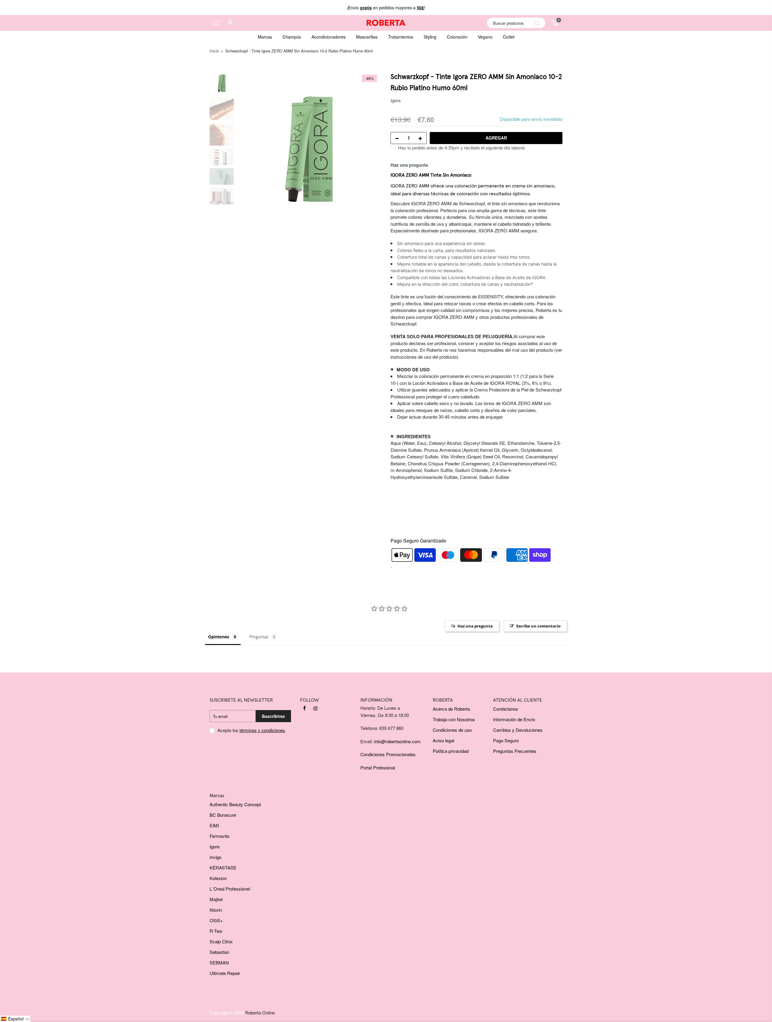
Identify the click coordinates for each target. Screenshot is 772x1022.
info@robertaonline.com (397, 741)
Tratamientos (400, 37)
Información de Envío (514, 719)
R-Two (216, 931)
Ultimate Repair (225, 973)
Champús (292, 37)
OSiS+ (216, 920)
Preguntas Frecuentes (514, 751)
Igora (395, 100)
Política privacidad (451, 751)
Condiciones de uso (452, 730)
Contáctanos (505, 709)
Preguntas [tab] (258, 637)
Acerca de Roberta (451, 709)
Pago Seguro (506, 740)
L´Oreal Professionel (230, 888)
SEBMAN (219, 962)
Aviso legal (443, 740)
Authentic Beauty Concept (235, 804)
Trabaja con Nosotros (454, 719)
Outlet (508, 37)
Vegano (485, 37)
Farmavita (219, 836)
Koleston (218, 878)
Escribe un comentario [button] (538, 626)
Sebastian (219, 952)
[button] (15, 1019)
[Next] (371, 144)
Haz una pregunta (409, 165)
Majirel (216, 899)
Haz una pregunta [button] (475, 626)
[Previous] (247, 144)
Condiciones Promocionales (388, 754)
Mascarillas (367, 37)
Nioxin (216, 910)
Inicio (214, 51)
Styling (430, 37)
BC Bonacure (223, 815)
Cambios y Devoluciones (518, 730)
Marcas (265, 37)
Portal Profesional (377, 767)
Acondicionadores (329, 37)
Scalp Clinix (221, 941)
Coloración (457, 37)
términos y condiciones (262, 730)
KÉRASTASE (223, 867)
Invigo (215, 857)
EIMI (214, 825)
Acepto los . (251, 730)
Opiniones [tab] (218, 637)
